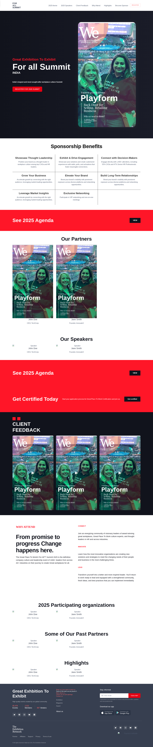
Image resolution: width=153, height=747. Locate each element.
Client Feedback (82, 5)
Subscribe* (134, 695)
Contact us (59, 696)
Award (58, 706)
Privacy (38, 736)
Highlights (108, 5)
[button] (107, 712)
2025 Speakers (66, 5)
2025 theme (53, 5)
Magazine (59, 703)
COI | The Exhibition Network (38, 742)
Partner (14, 736)
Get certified (132, 399)
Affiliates (22, 736)
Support (30, 736)
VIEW (135, 220)
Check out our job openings (64, 694)
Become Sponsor (121, 5)
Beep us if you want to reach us (65, 689)
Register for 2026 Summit (27, 89)
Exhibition (59, 700)
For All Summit (16, 5)
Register (135, 5)
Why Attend (96, 5)
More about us (60, 693)
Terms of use (47, 736)
